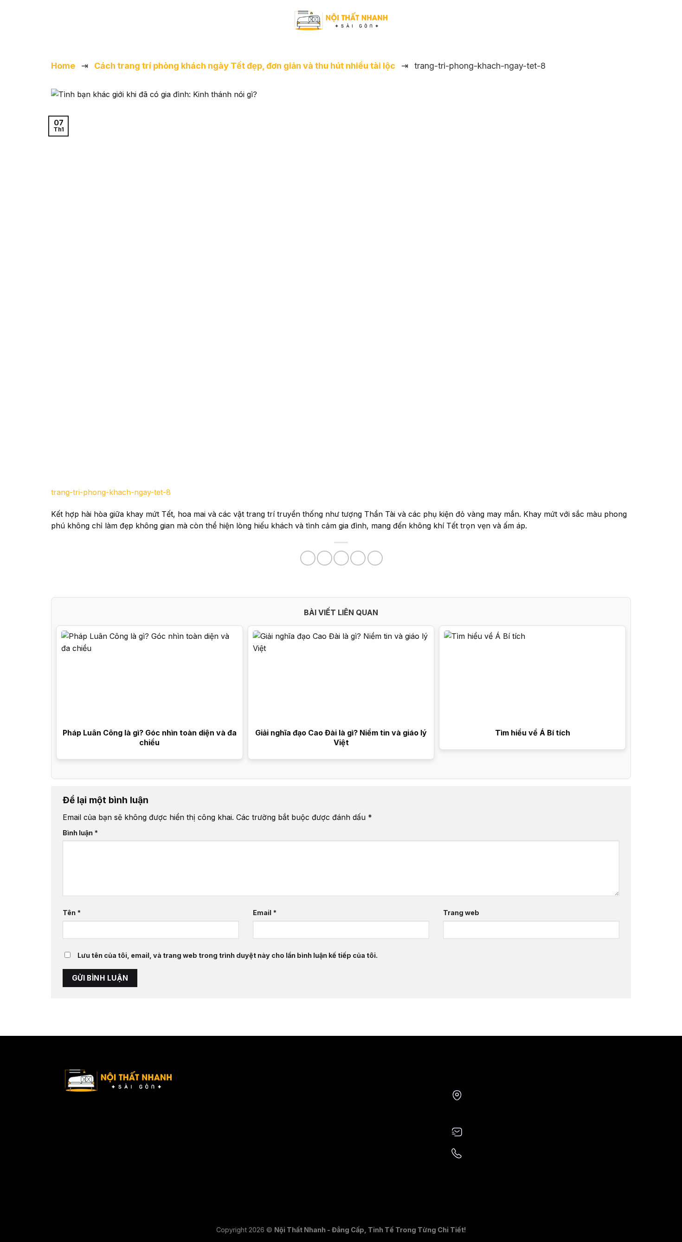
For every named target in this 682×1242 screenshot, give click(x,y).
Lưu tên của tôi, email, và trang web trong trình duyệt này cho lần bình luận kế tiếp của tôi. (227, 955)
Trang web (461, 913)
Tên (72, 913)
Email (265, 913)
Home (63, 66)
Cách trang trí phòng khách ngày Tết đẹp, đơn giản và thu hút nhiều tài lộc (244, 66)
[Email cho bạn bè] (341, 558)
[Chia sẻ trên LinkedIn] (375, 558)
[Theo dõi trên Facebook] (57, 25)
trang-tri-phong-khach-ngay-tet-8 (111, 492)
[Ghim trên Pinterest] (358, 558)
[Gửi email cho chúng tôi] (69, 25)
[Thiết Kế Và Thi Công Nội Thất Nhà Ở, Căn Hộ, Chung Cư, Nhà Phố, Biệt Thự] (341, 20)
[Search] (606, 25)
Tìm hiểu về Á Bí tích (532, 732)
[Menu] (624, 25)
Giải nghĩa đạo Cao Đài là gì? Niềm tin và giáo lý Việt (341, 737)
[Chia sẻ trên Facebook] (307, 558)
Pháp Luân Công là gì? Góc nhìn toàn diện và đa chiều (150, 737)
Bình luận (80, 833)
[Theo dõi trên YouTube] (81, 25)
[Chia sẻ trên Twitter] (324, 558)
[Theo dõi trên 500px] (93, 25)
